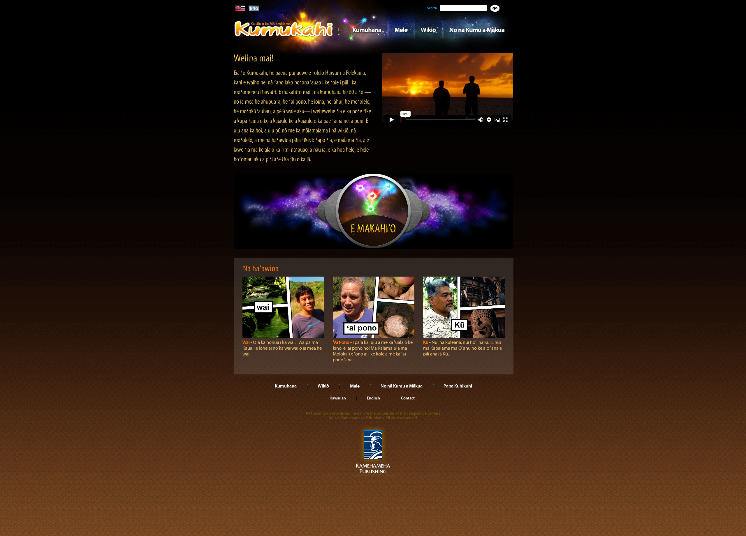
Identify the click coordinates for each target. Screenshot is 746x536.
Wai (246, 342)
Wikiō (428, 29)
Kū (425, 342)
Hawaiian (338, 398)
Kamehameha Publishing (373, 451)
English (373, 398)
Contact (408, 398)
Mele (401, 29)
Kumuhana (365, 29)
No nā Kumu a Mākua (477, 29)
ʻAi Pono (341, 342)
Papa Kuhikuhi (458, 386)
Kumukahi (283, 37)
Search (432, 8)
